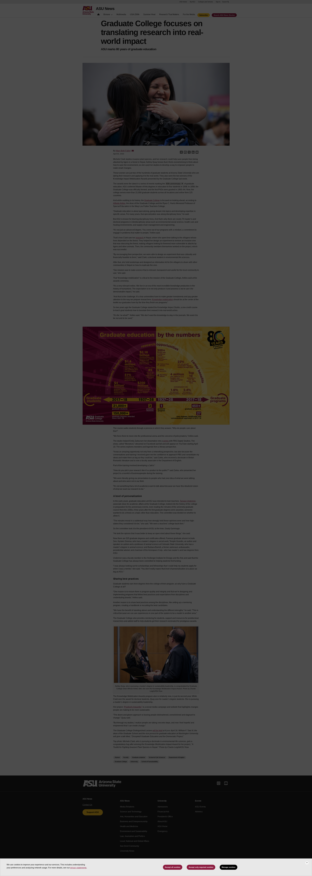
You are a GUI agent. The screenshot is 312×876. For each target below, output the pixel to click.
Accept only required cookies (201, 867)
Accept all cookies (172, 867)
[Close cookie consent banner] (307, 863)
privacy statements (78, 868)
